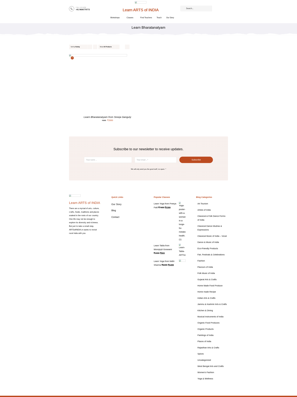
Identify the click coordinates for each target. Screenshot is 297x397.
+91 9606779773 (83, 10)
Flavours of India (205, 267)
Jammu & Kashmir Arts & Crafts (212, 304)
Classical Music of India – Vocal (212, 236)
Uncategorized (204, 360)
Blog (113, 210)
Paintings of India (205, 335)
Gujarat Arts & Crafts (207, 279)
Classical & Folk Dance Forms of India (211, 218)
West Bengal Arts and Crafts (210, 366)
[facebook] (69, 240)
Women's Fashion (205, 372)
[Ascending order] (95, 46)
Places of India (204, 341)
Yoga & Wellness (205, 378)
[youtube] (84, 240)
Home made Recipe (206, 292)
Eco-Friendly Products (207, 248)
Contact (115, 217)
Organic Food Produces (208, 323)
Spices (200, 354)
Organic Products (205, 329)
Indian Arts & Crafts (206, 298)
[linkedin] (88, 240)
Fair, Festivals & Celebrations (211, 254)
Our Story (116, 204)
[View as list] (127, 47)
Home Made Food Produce (210, 285)
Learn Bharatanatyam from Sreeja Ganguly (107, 117)
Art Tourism (202, 204)
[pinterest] (81, 240)
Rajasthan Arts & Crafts (208, 347)
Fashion (201, 261)
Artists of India (204, 210)
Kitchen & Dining (205, 310)
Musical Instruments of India (210, 316)
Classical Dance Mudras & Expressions (209, 228)
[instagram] (77, 240)
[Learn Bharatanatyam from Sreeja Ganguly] (98, 56)
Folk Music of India (206, 273)
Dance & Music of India (208, 242)
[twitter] (73, 240)
